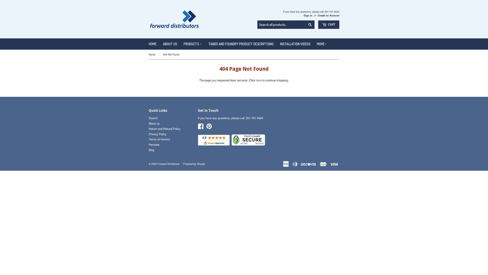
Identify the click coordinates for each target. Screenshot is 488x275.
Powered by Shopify (194, 164)
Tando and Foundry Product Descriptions (241, 44)
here (259, 80)
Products (192, 44)
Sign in (308, 15)
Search (153, 118)
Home (153, 44)
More (321, 44)
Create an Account (328, 15)
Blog (151, 150)
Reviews (154, 144)
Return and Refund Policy (165, 129)
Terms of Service (159, 139)
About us (170, 44)
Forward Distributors (168, 164)
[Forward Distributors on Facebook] (201, 127)
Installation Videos (295, 44)
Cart (332, 24)
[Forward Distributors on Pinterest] (209, 127)
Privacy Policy (158, 134)
